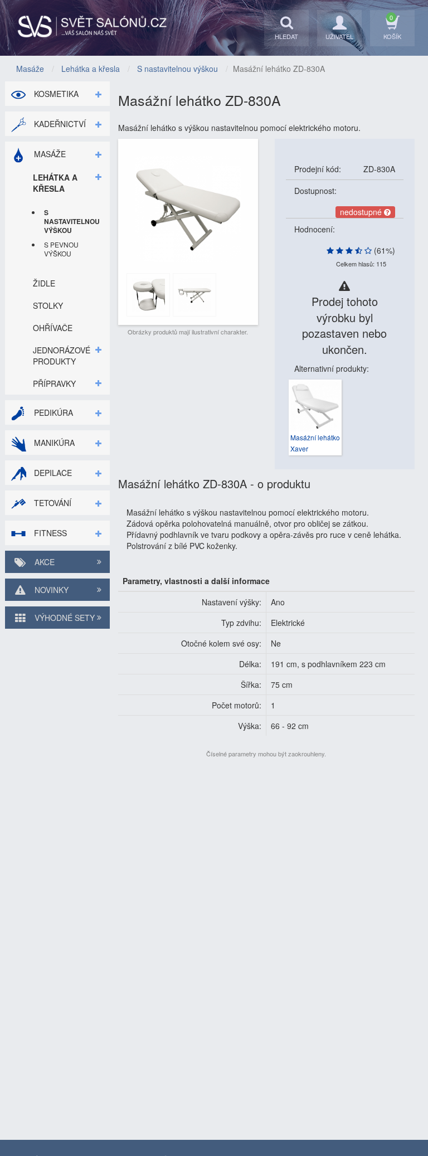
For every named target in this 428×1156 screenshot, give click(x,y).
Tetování (51, 502)
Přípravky (54, 383)
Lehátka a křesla (55, 183)
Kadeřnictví (59, 123)
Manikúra (53, 442)
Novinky (50, 589)
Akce (43, 561)
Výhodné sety (63, 617)
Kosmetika (55, 93)
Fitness (49, 532)
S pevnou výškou (61, 249)
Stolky (48, 305)
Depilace (52, 472)
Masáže (49, 153)
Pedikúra (52, 412)
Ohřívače (52, 327)
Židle (44, 283)
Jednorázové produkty (61, 355)
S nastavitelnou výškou (68, 221)
